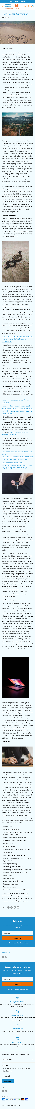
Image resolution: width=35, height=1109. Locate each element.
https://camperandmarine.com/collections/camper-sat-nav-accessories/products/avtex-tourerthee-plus (17, 339)
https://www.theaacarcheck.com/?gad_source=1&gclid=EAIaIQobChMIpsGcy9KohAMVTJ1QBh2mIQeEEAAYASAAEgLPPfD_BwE (17, 465)
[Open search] (25, 6)
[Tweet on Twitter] (15, 907)
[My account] (28, 6)
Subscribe (17, 938)
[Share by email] (18, 907)
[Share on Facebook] (8, 907)
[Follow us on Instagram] (6, 957)
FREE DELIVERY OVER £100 (17, 1)
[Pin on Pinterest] (11, 907)
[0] (32, 6)
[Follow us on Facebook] (3, 957)
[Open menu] (2, 6)
